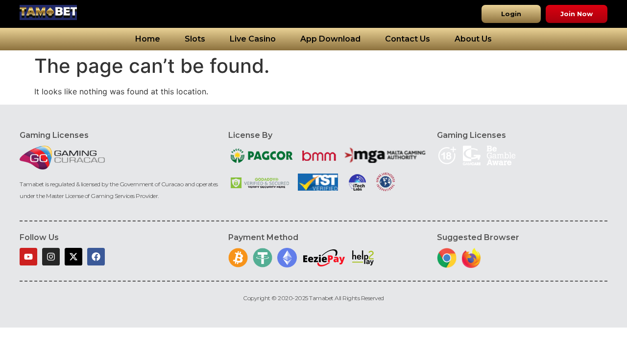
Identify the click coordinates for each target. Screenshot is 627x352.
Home (147, 39)
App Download (330, 39)
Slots (195, 39)
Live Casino (253, 39)
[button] (511, 14)
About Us (473, 39)
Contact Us (407, 39)
